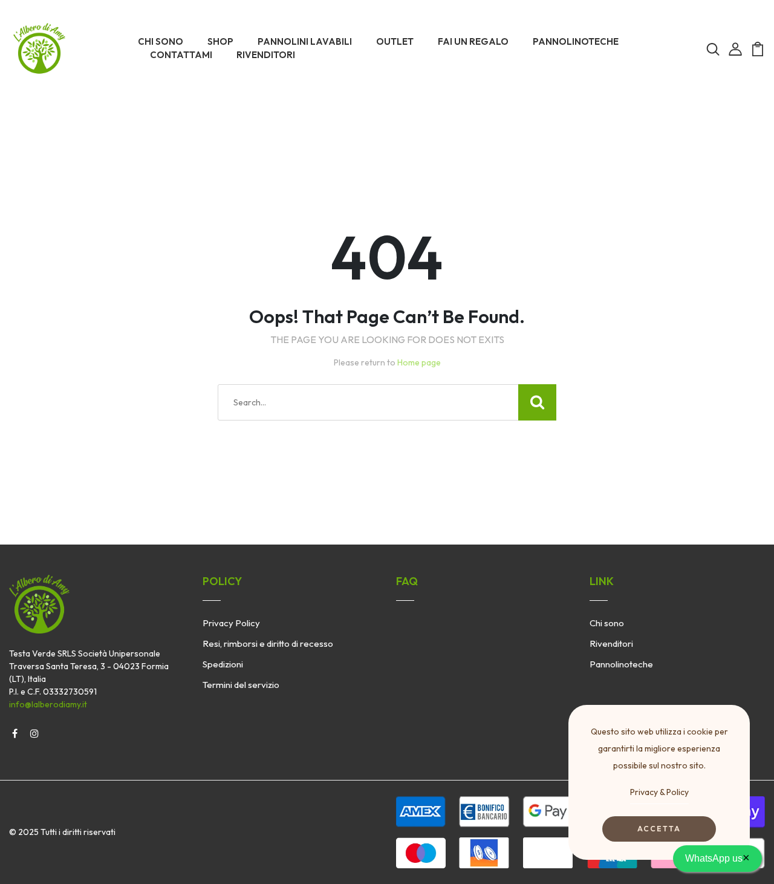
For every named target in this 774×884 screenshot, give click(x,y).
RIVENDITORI (265, 55)
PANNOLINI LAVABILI (305, 41)
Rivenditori (611, 643)
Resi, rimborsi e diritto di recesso (268, 643)
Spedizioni (223, 664)
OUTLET (395, 41)
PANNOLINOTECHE (576, 41)
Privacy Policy (231, 623)
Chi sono (607, 623)
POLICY (222, 581)
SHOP (220, 41)
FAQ (407, 581)
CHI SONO (160, 41)
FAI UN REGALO (473, 41)
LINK (602, 581)
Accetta (659, 828)
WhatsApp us (717, 857)
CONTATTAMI (181, 55)
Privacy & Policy (659, 792)
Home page (419, 362)
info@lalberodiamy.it (48, 704)
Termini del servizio (241, 684)
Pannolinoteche (621, 664)
